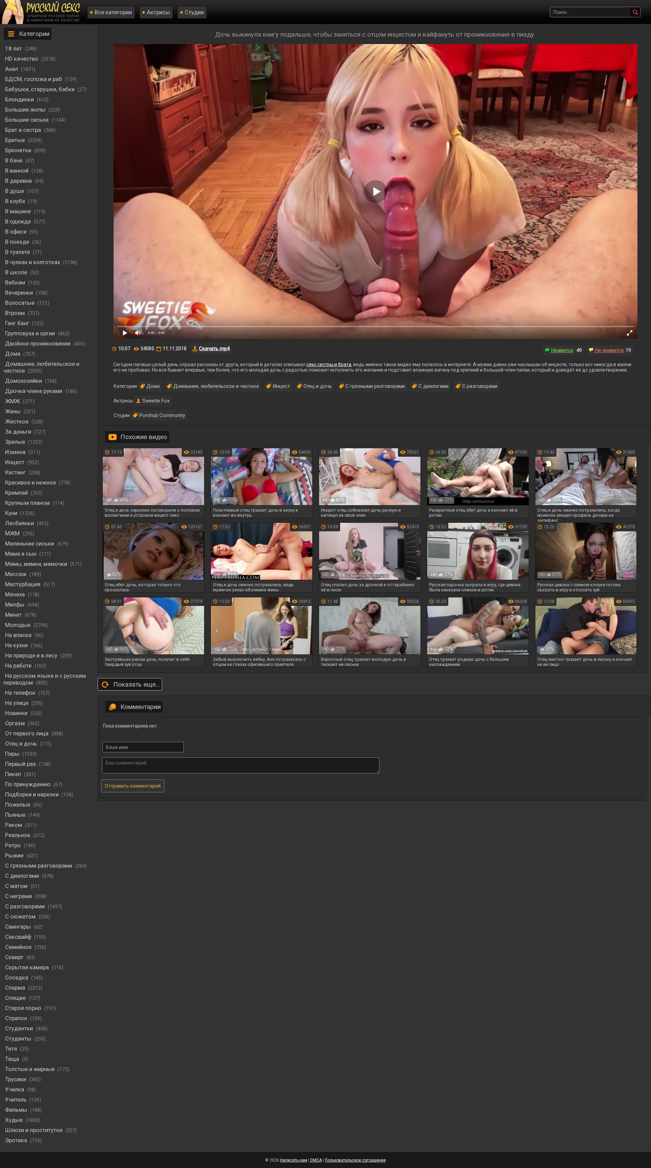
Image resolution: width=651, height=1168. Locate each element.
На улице (17, 702)
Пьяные (16, 814)
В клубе (15, 201)
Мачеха (15, 594)
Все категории (113, 12)
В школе (16, 272)
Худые (14, 1119)
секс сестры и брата (329, 364)
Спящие (16, 997)
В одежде (18, 221)
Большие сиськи (27, 119)
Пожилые (18, 804)
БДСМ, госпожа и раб (34, 79)
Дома (13, 353)
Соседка (17, 977)
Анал (12, 68)
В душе (15, 190)
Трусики (16, 1079)
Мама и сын (21, 553)
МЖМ (13, 533)
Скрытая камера (27, 967)
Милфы (15, 604)
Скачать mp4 (214, 348)
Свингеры (18, 926)
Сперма (15, 987)
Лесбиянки (20, 523)
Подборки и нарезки (32, 794)
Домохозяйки (24, 380)
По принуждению (28, 784)
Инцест (281, 386)
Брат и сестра (23, 129)
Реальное (18, 835)
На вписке (19, 635)
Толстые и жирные (30, 1069)
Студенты (19, 1038)
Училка (15, 1089)
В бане (14, 160)
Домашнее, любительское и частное (41, 367)
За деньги (19, 431)
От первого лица (27, 733)
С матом (17, 886)
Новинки (17, 713)
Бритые (15, 140)
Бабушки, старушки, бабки (40, 89)
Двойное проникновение (38, 343)
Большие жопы (26, 109)
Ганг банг (18, 323)
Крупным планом (28, 502)
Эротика (16, 1140)
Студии (194, 12)
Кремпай (17, 492)
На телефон (21, 692)
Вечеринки (19, 292)
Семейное (19, 947)
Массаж (16, 574)
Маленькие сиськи (30, 543)
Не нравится (609, 350)
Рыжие (15, 855)
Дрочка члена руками (34, 391)
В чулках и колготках (33, 262)
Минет (14, 614)
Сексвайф (19, 936)
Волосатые (20, 302)
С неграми (19, 896)
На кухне (17, 645)
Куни (12, 513)
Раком (14, 824)
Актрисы (158, 12)
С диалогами (22, 875)
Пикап (13, 774)
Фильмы (16, 1109)
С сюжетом (21, 916)
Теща (12, 1058)
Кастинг (16, 472)
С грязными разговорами (39, 865)
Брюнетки (19, 150)
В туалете (18, 252)
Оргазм (15, 723)
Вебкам (15, 282)
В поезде (18, 241)
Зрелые (15, 441)
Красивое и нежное (31, 482)
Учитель (16, 1099)
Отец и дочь (21, 743)
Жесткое (17, 421)
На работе (19, 665)
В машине (18, 211)
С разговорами (25, 906)
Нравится (561, 350)
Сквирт (15, 957)
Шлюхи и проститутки (34, 1130)
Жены (13, 411)
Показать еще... (136, 684)
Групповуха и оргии (30, 333)
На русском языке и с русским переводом (44, 679)
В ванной (17, 170)
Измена (16, 452)
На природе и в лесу (32, 655)
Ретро (13, 845)
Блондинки (20, 99)
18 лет (14, 48)
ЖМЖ (13, 401)
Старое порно (24, 1008)
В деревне (19, 180)
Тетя (11, 1048)
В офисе (16, 231)
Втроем (15, 313)
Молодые (18, 624)
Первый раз (21, 763)
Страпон (16, 1018)
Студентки (19, 1028)
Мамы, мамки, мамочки (36, 563)
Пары (13, 753)
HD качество (22, 58)
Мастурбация (23, 584)
